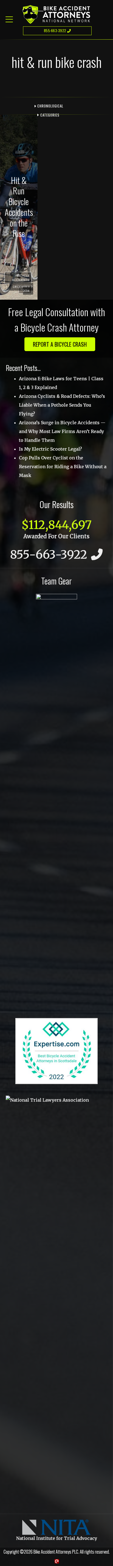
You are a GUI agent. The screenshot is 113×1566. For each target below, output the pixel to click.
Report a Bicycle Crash (60, 344)
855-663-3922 (55, 30)
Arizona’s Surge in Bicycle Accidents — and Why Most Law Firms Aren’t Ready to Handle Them (62, 431)
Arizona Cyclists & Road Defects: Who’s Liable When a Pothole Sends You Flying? (62, 405)
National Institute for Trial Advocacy (56, 1538)
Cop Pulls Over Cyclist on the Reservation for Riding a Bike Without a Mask (62, 466)
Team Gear (56, 580)
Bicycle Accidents (21, 278)
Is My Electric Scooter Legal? (50, 449)
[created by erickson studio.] (56, 1561)
